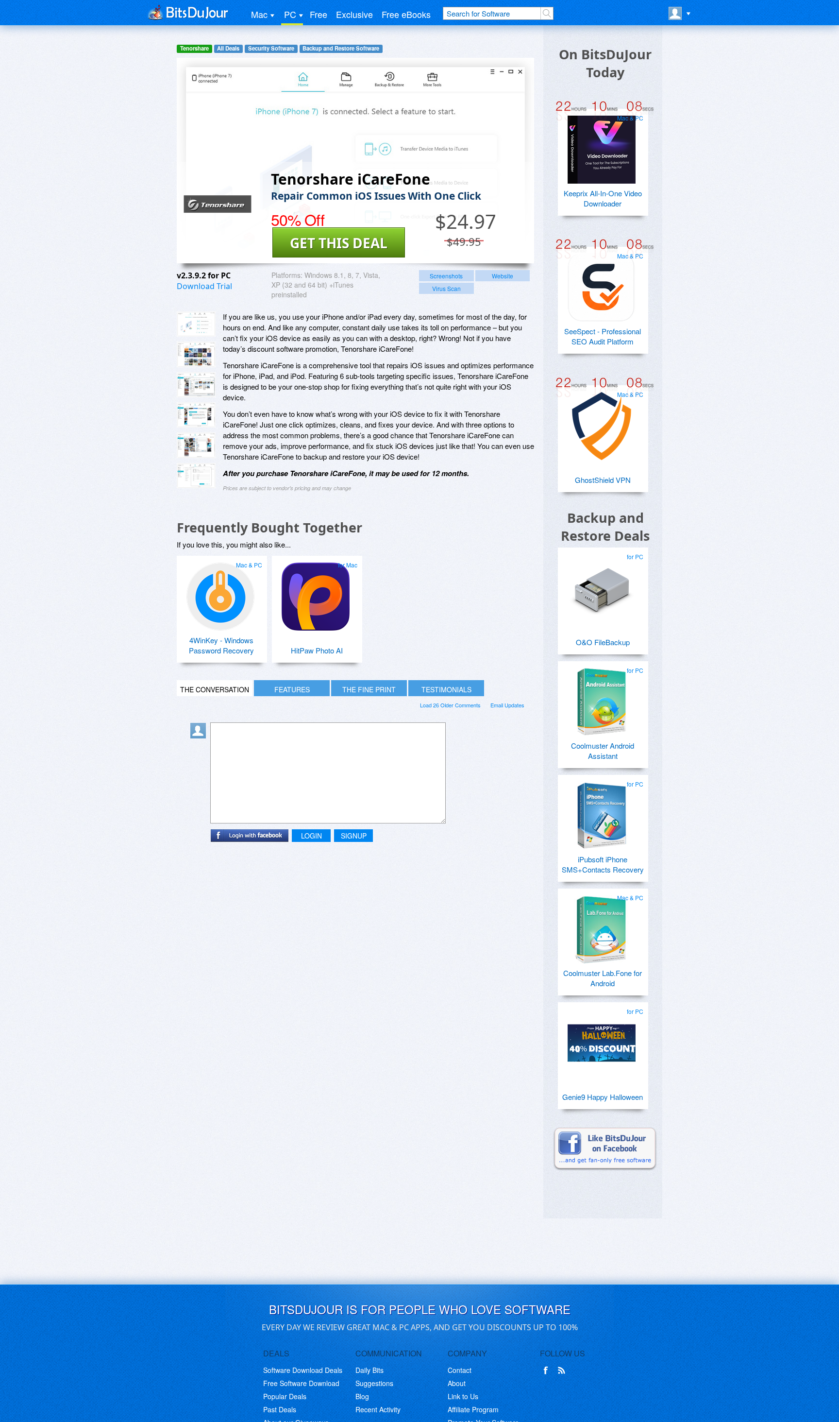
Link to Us (463, 1396)
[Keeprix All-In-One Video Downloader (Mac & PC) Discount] (601, 145)
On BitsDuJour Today (605, 63)
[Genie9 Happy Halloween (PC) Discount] (601, 1039)
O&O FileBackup (603, 642)
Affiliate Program (473, 1409)
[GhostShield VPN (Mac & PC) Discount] (601, 422)
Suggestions (374, 1383)
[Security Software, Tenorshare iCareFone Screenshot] (196, 475)
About (457, 1383)
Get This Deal (338, 243)
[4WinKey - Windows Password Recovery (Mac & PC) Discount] (220, 592)
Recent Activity (378, 1409)
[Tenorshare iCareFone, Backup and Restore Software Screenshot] (196, 384)
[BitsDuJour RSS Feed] (563, 1370)
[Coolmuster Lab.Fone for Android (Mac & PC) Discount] (601, 925)
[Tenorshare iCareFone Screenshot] (196, 324)
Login (311, 835)
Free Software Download (301, 1383)
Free (318, 14)
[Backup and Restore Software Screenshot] (196, 354)
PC (290, 14)
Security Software (271, 48)
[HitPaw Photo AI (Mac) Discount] (315, 592)
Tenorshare (194, 48)
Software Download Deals (302, 1370)
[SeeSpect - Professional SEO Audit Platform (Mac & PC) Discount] (601, 283)
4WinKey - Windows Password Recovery (221, 645)
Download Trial (204, 286)
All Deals (228, 48)
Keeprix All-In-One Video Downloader (603, 198)
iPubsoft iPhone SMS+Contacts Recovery (603, 864)
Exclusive (354, 14)
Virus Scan (446, 288)
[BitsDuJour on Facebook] (547, 1370)
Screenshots (446, 276)
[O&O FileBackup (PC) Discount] (601, 584)
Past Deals (279, 1409)
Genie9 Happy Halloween (602, 1097)
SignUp (354, 835)
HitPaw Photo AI (317, 650)
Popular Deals (284, 1396)
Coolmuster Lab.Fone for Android (602, 978)
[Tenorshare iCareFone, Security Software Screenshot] (196, 415)
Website (502, 276)
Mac (259, 14)
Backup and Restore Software (340, 48)
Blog (362, 1396)
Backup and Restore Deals (605, 527)
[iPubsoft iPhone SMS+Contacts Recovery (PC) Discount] (601, 811)
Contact (459, 1370)
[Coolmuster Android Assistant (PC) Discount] (601, 698)
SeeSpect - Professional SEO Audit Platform (602, 336)
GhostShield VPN (603, 480)
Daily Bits (369, 1370)
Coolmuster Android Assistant (602, 750)
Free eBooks (406, 14)
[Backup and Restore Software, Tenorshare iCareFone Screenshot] (196, 445)
